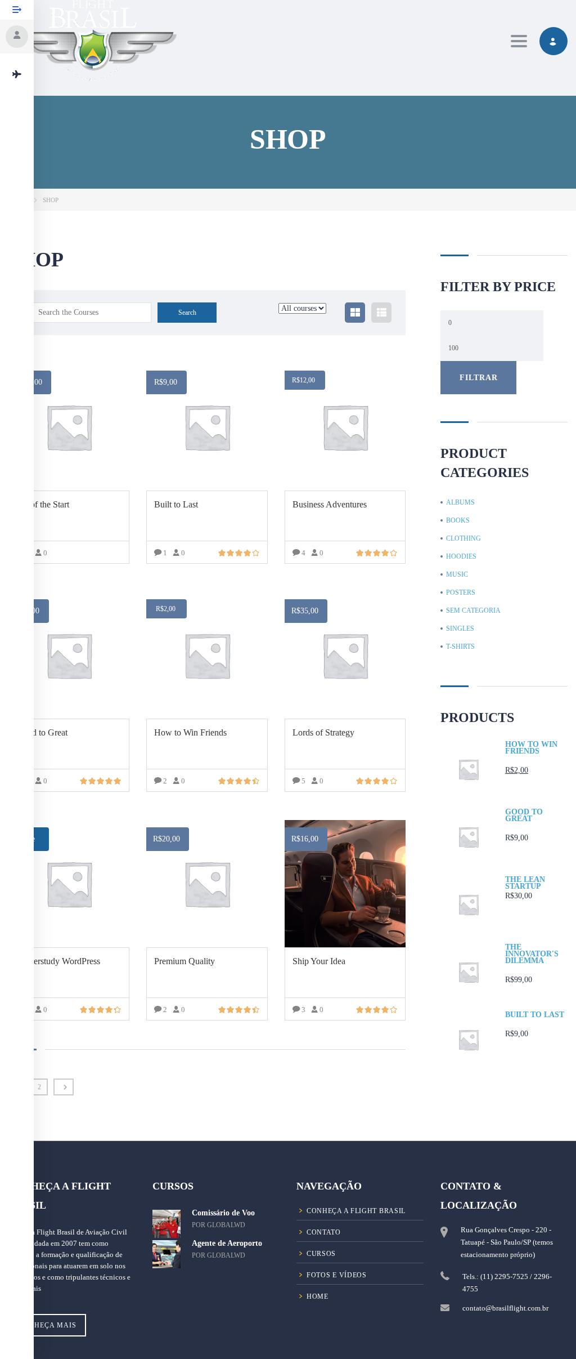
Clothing (463, 538)
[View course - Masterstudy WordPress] (68, 883)
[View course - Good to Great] (68, 655)
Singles (460, 628)
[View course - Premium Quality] (206, 883)
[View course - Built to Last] (206, 427)
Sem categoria (473, 610)
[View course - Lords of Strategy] (345, 655)
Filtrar (479, 377)
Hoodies (461, 556)
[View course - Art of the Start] (68, 427)
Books (458, 520)
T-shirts (460, 646)
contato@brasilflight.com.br (505, 1308)
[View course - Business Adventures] (345, 427)
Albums (460, 502)
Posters (460, 592)
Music (457, 574)
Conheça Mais (47, 1325)
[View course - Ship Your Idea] (345, 883)
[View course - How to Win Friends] (206, 655)
